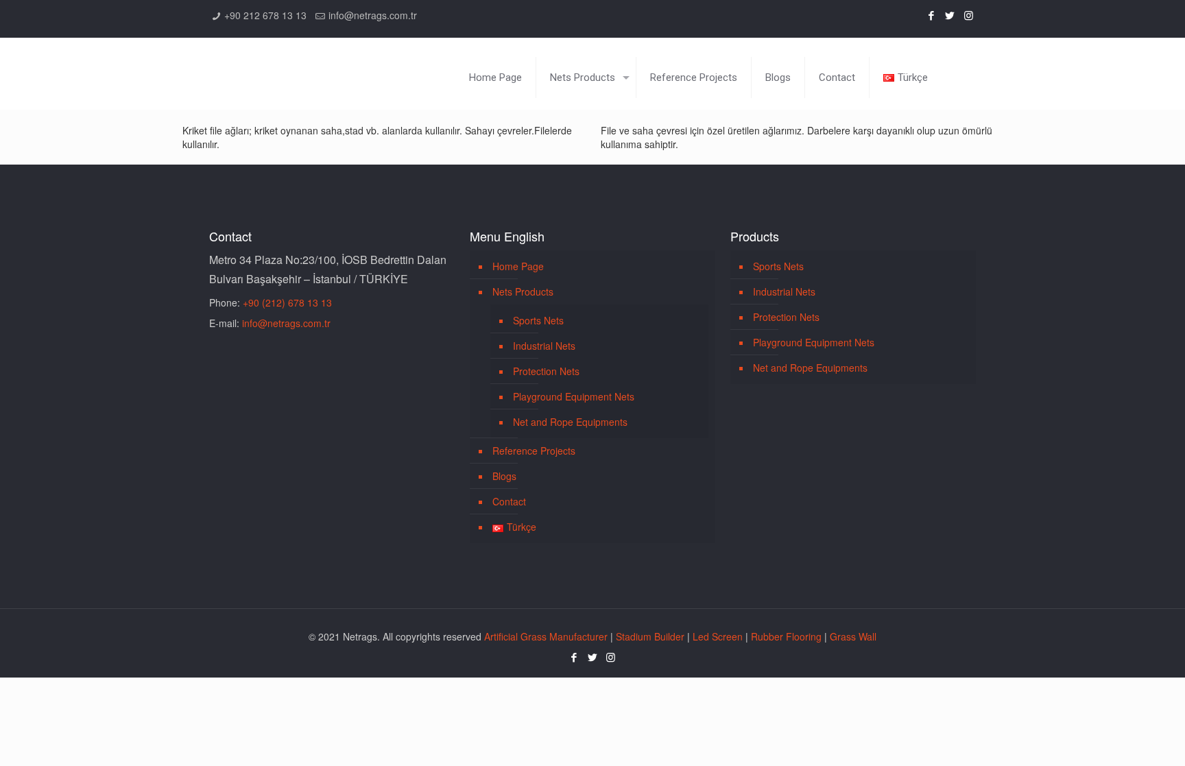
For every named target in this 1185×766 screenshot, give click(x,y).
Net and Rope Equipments (570, 422)
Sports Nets (538, 320)
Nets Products (522, 291)
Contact (509, 501)
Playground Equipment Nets (573, 396)
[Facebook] (931, 15)
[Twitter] (950, 15)
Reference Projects (533, 450)
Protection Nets (546, 371)
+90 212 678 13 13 (265, 15)
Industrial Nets (544, 345)
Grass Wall (853, 636)
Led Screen (718, 636)
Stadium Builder (650, 636)
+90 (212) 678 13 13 (287, 302)
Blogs (504, 476)
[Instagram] (968, 15)
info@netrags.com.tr (372, 15)
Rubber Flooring (786, 636)
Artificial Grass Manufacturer (546, 636)
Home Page (518, 266)
